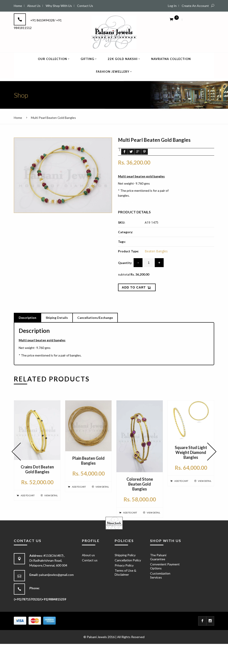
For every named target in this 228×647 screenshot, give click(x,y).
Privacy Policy (124, 565)
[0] (171, 19)
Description (27, 317)
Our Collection (52, 59)
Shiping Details (57, 317)
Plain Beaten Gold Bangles (88, 461)
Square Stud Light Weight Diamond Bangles (191, 452)
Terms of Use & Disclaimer (125, 572)
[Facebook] (202, 620)
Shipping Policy (125, 555)
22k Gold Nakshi (123, 59)
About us (88, 555)
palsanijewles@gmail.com (56, 575)
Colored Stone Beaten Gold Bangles (139, 484)
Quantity (125, 263)
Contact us (90, 560)
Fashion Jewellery (112, 71)
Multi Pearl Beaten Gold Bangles (53, 118)
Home (18, 118)
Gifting (87, 59)
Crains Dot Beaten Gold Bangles (37, 469)
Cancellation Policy (128, 560)
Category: (125, 232)
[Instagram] (210, 620)
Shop (21, 95)
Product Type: (128, 251)
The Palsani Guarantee (158, 557)
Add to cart (28, 495)
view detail (51, 495)
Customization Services (160, 575)
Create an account (195, 6)
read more (125, 202)
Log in (172, 6)
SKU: (121, 222)
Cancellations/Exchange (95, 317)
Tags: (122, 241)
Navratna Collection (171, 59)
